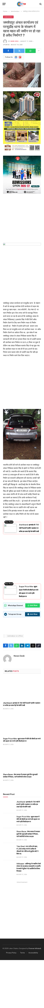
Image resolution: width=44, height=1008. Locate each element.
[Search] (40, 4)
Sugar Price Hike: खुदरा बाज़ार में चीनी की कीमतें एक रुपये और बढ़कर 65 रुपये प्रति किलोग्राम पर (28, 819)
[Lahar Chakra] (22, 4)
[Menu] (4, 4)
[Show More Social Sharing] (38, 51)
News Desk (14, 41)
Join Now (33, 605)
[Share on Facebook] (8, 51)
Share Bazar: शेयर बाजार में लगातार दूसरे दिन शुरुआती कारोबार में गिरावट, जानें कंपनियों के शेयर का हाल (28, 834)
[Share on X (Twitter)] (19, 51)
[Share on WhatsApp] (30, 51)
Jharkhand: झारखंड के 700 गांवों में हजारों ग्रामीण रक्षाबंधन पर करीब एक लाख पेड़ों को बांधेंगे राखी (29, 528)
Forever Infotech (35, 948)
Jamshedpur (8, 17)
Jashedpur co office (15, 636)
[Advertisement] (22, 218)
